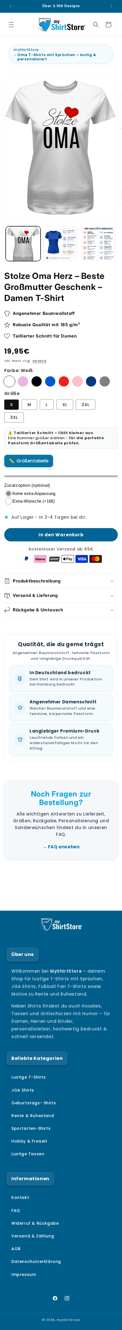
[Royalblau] (50, 381)
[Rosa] (77, 381)
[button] (11, 24)
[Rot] (64, 381)
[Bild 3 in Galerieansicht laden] (98, 243)
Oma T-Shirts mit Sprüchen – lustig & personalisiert (56, 56)
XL (64, 404)
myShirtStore (26, 50)
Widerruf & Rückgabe (35, 1223)
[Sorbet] (23, 381)
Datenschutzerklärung (36, 1261)
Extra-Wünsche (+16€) (33, 501)
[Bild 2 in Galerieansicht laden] (60, 243)
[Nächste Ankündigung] (111, 6)
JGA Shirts (22, 1090)
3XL (14, 417)
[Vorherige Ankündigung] (10, 6)
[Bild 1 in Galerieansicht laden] (23, 243)
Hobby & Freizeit (29, 1141)
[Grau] (105, 381)
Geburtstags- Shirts (33, 1103)
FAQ (15, 1210)
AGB (16, 1249)
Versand (39, 361)
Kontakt (20, 1197)
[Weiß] (9, 381)
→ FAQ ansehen (61, 847)
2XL (85, 404)
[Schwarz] (36, 381)
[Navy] (91, 381)
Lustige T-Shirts (28, 1077)
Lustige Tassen (27, 1154)
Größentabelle (32, 461)
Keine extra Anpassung (33, 493)
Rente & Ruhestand (32, 1115)
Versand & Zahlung (32, 1236)
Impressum (23, 1274)
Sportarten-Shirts (31, 1128)
